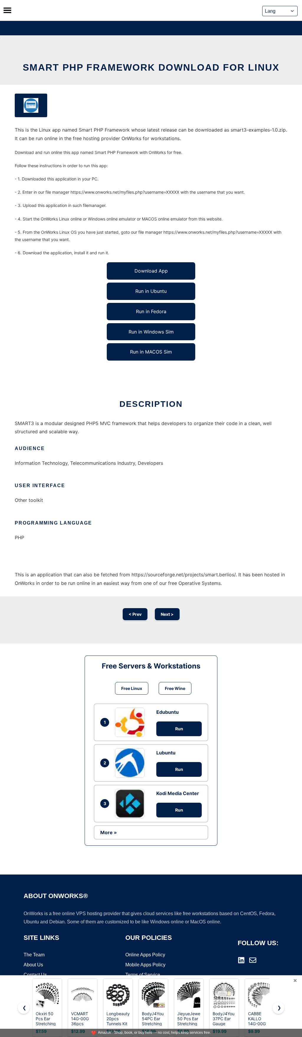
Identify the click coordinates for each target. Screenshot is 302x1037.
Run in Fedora (151, 311)
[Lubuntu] (131, 763)
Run (179, 728)
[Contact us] (252, 960)
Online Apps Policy (145, 954)
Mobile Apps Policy (145, 964)
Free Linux (131, 688)
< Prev (135, 614)
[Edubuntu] (131, 722)
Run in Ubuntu (151, 291)
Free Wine (175, 688)
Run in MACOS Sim (151, 352)
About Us (33, 964)
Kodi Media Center (177, 793)
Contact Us (35, 974)
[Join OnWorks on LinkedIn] (241, 960)
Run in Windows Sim (151, 332)
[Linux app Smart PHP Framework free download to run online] (31, 105)
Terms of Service (142, 974)
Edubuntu (167, 712)
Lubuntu (165, 753)
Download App (151, 271)
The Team (34, 954)
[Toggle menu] (7, 10)
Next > (167, 614)
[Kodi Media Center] (131, 803)
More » (108, 832)
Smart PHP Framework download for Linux (151, 67)
